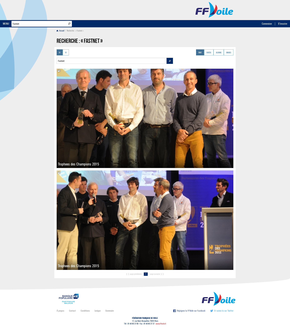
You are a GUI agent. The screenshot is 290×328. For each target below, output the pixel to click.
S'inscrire (282, 23)
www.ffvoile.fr (161, 323)
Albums (218, 53)
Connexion (267, 23)
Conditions (85, 310)
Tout (200, 53)
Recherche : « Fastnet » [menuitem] (75, 30)
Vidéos (208, 53)
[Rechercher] (69, 23)
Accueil (61, 30)
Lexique (98, 310)
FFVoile (214, 10)
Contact (72, 310)
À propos (60, 310)
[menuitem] (61, 30)
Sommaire (109, 310)
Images (228, 53)
